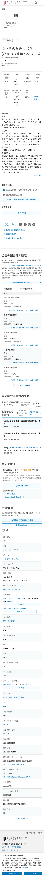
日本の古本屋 (10, 493)
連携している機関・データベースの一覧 (25, 265)
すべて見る (38, 175)
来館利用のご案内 (33, 413)
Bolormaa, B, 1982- (10, 608)
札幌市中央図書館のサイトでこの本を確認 (23, 310)
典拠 (20, 604)
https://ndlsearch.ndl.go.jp (13, 764)
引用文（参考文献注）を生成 (15, 230)
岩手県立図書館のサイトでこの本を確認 (24, 345)
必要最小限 (12, 873)
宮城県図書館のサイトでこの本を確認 (25, 362)
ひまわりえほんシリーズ (12, 589)
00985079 (24, 608)
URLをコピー (13, 226)
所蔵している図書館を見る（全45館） (22, 199)
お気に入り (6, 226)
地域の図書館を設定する (21, 282)
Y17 (4, 706)
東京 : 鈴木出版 (9, 621)
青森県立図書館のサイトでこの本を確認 (24, 328)
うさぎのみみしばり (10, 558)
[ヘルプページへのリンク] (12, 40)
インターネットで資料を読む (11, 847)
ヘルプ (37, 275)
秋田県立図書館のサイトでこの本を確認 (24, 380)
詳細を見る (36, 97)
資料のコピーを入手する (10, 850)
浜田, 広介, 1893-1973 (11, 598)
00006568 (12, 601)
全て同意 (33, 873)
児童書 (5, 724)
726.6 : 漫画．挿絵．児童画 (13, 697)
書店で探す (22, 213)
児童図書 (6, 684)
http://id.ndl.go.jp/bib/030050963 (16, 776)
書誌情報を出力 (11, 234)
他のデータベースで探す (14, 238)
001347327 (26, 684)
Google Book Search (13, 497)
